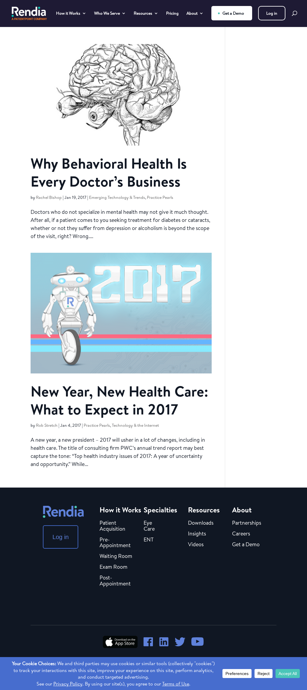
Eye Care (149, 526)
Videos (196, 544)
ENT (149, 540)
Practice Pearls (160, 197)
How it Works (68, 13)
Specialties (160, 510)
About (192, 13)
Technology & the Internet (135, 425)
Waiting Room (116, 556)
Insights (197, 534)
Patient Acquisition (112, 526)
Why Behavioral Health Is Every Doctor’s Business (109, 172)
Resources (143, 13)
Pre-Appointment (115, 543)
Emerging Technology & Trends (117, 197)
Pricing (172, 13)
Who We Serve (107, 13)
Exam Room (113, 567)
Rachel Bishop (49, 197)
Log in (271, 13)
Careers (241, 534)
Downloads (200, 523)
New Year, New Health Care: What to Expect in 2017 (119, 400)
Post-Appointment (115, 581)
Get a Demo (233, 13)
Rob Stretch (47, 425)
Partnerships (246, 523)
